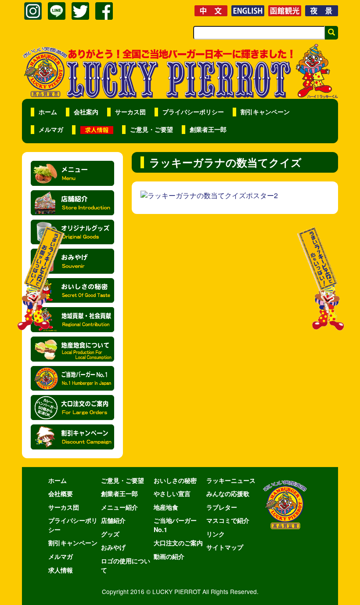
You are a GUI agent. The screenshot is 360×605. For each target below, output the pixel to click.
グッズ (110, 533)
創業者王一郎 (208, 129)
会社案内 (86, 112)
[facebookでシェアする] (104, 11)
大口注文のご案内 (178, 542)
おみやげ (113, 547)
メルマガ (51, 129)
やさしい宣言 (172, 493)
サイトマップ (224, 547)
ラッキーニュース (231, 480)
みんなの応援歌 (227, 493)
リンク (215, 533)
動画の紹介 (169, 556)
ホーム (48, 112)
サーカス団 (130, 112)
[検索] (331, 33)
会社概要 (60, 493)
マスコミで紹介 (227, 520)
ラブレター (221, 507)
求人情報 (60, 569)
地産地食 (166, 507)
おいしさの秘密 (175, 480)
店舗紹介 (113, 520)
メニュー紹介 (119, 507)
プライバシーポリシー (193, 112)
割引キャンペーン (265, 112)
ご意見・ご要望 (151, 129)
